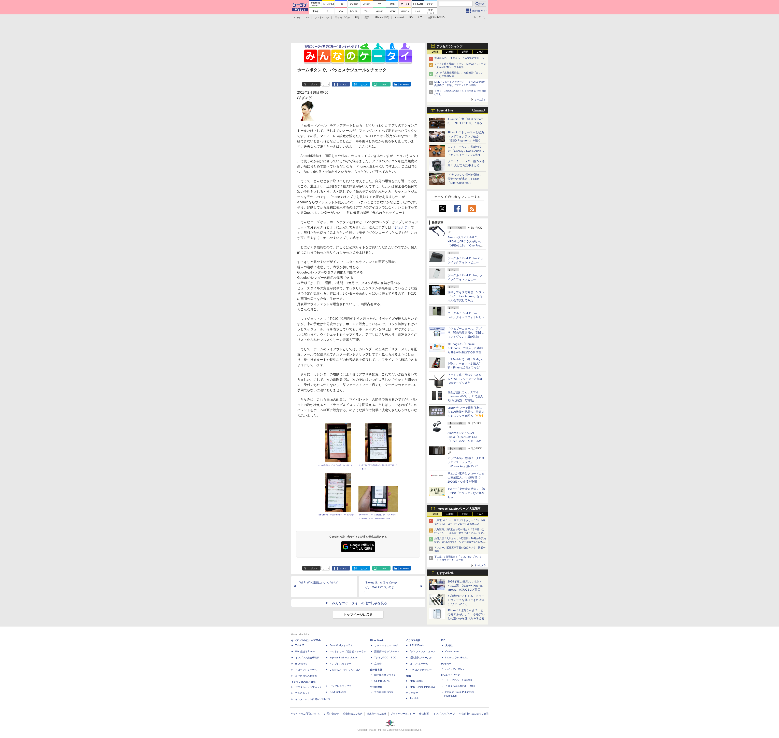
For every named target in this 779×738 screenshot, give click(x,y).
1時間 (434, 51)
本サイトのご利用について (305, 713)
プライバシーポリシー (403, 713)
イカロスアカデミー (421, 669)
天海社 (449, 645)
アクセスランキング (449, 46)
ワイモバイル (342, 17)
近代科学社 (376, 687)
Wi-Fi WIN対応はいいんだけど (318, 582)
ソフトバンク (322, 17)
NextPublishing (338, 692)
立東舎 (378, 663)
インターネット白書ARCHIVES (312, 699)
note (384, 84)
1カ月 (480, 51)
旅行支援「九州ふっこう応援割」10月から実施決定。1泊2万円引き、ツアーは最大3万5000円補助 (460, 542)
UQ (357, 17)
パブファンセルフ (455, 668)
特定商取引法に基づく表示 (473, 713)
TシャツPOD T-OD (385, 657)
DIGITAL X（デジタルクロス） (346, 669)
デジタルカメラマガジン (308, 687)
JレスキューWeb (419, 663)
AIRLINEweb (417, 645)
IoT (420, 17)
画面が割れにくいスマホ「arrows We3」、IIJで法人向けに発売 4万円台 (465, 396)
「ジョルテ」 (401, 227)
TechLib (414, 698)
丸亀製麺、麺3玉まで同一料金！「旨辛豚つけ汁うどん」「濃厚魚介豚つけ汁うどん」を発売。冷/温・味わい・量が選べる (459, 533)
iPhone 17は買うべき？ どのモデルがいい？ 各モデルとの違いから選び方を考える (466, 614)
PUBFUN (446, 663)
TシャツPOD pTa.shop (458, 680)
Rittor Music (377, 640)
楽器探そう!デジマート (386, 651)
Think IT (299, 645)
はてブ (363, 84)
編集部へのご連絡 (376, 713)
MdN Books (416, 681)
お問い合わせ (331, 713)
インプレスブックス (341, 686)
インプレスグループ (444, 713)
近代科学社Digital (384, 692)
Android (399, 17)
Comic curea (452, 651)
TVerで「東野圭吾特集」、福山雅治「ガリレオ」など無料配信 (466, 493)
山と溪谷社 (376, 669)
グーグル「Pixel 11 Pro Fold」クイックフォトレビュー (466, 317)
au (307, 17)
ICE (443, 640)
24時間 (450, 51)
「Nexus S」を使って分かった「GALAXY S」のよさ (380, 587)
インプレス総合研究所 (307, 657)
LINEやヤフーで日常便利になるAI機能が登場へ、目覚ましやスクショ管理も (466, 411)
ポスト (314, 84)
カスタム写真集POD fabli (460, 686)
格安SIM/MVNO (435, 17)
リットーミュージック (386, 645)
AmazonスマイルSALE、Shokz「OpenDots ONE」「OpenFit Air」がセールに (465, 437)
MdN (408, 675)
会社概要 (424, 713)
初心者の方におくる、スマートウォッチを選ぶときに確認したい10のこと (466, 600)
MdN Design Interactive (423, 687)
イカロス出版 (413, 640)
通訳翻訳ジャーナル (421, 657)
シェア (343, 84)
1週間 (465, 51)
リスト (326, 84)
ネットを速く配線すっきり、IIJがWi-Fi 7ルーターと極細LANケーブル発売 (466, 379)
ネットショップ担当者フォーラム (348, 651)
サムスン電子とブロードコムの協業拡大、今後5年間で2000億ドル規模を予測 (466, 477)
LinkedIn (404, 84)
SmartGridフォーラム (341, 645)
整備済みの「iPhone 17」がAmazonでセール (459, 58)
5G (411, 17)
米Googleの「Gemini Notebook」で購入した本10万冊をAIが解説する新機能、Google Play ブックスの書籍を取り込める (466, 352)
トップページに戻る (358, 614)
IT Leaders (301, 663)
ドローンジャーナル (306, 669)
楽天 (367, 17)
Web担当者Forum (305, 651)
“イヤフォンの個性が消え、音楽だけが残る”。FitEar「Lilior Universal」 (465, 178)
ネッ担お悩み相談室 (306, 675)
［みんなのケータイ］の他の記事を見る (358, 603)
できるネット (302, 693)
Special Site (445, 110)
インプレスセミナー (341, 663)
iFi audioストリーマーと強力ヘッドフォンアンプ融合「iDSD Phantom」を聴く (466, 136)
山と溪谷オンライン (385, 674)
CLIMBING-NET (383, 681)
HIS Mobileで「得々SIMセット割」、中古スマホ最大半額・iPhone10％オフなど (466, 363)
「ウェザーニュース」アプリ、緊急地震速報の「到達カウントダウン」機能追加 (466, 332)
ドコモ (296, 17)
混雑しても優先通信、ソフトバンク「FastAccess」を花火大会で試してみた (466, 296)
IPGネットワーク (450, 674)
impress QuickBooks (456, 657)
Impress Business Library (343, 657)
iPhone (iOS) (382, 17)
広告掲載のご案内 (353, 713)
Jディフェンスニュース (422, 651)
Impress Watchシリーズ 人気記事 (459, 508)
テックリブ (412, 693)
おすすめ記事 (445, 573)
